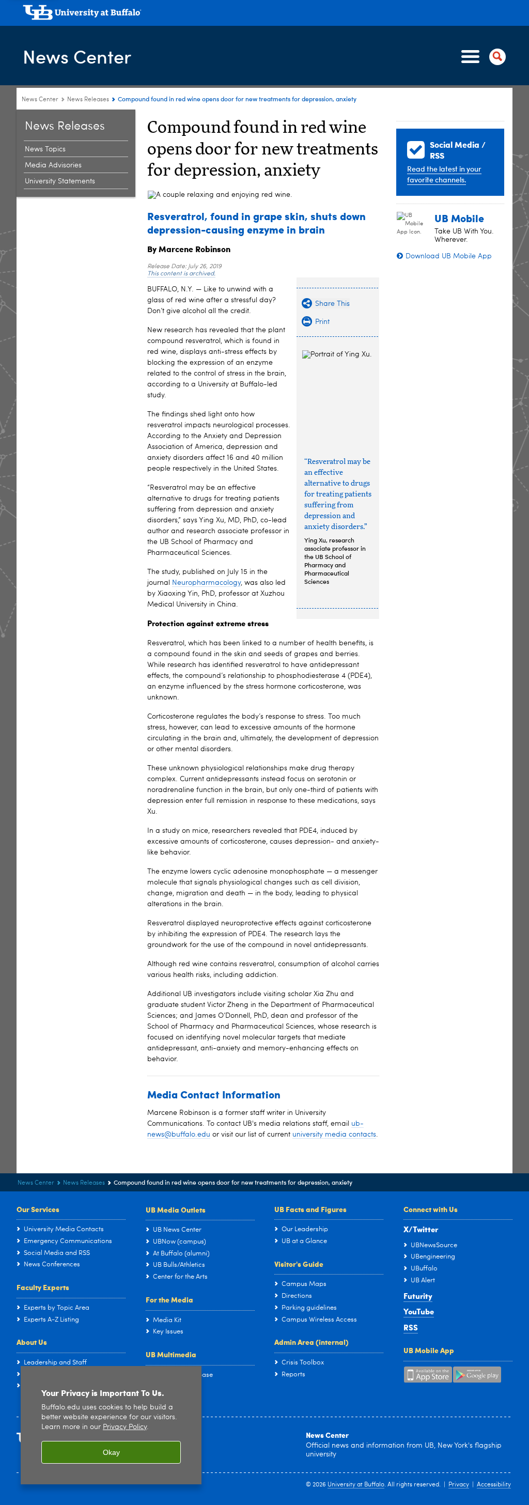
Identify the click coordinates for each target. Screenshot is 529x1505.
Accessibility (494, 1485)
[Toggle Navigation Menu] (481, 57)
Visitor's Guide (298, 1264)
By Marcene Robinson (188, 249)
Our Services (38, 1209)
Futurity (417, 1295)
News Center (77, 56)
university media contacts (334, 1134)
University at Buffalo (356, 1485)
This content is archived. (181, 274)
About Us (32, 1342)
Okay (111, 1452)
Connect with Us (430, 1209)
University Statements (60, 181)
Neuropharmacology (206, 582)
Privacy (458, 1485)
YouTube (418, 1311)
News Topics (45, 149)
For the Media (169, 1299)
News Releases (88, 100)
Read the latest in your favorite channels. (444, 174)
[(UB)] (267, 14)
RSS (410, 1327)
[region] (111, 1425)
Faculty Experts (43, 1287)
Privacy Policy (125, 1427)
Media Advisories (53, 165)
